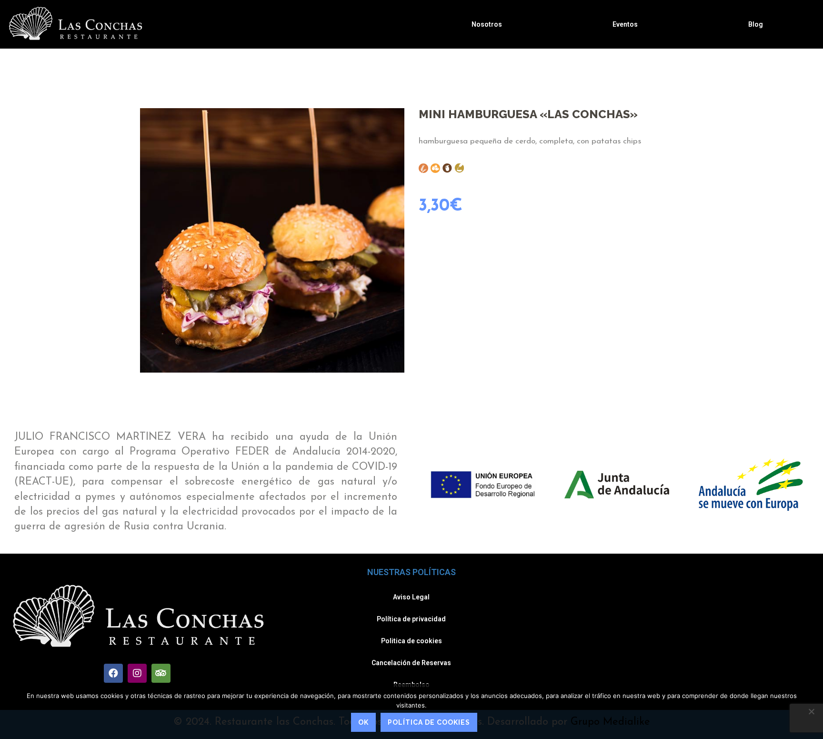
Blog (755, 24)
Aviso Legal (411, 597)
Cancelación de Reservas (411, 663)
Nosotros (487, 24)
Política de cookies (429, 722)
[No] (811, 711)
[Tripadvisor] (161, 673)
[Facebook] (113, 673)
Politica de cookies (411, 641)
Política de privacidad (411, 619)
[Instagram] (137, 673)
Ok (363, 722)
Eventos (625, 24)
